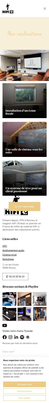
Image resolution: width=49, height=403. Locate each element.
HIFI (5, 246)
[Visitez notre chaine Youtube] (5, 325)
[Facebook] (5, 337)
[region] (24, 380)
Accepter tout (24, 384)
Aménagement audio (13, 250)
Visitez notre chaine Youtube (18, 331)
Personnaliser (24, 391)
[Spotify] (22, 337)
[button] (46, 8)
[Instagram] (10, 337)
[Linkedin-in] (16, 337)
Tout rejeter (24, 398)
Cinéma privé (10, 254)
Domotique (8, 259)
